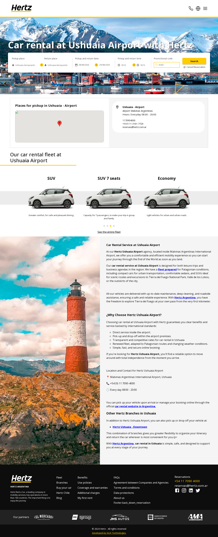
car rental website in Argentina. (135, 406)
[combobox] (25, 65)
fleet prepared (167, 269)
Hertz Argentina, (185, 297)
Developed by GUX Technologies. (109, 532)
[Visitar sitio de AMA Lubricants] (195, 517)
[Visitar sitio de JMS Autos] (119, 517)
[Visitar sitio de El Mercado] (43, 517)
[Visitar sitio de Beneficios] (81, 517)
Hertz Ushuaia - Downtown (130, 427)
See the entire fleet (109, 232)
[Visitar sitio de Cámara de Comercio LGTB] (157, 517)
